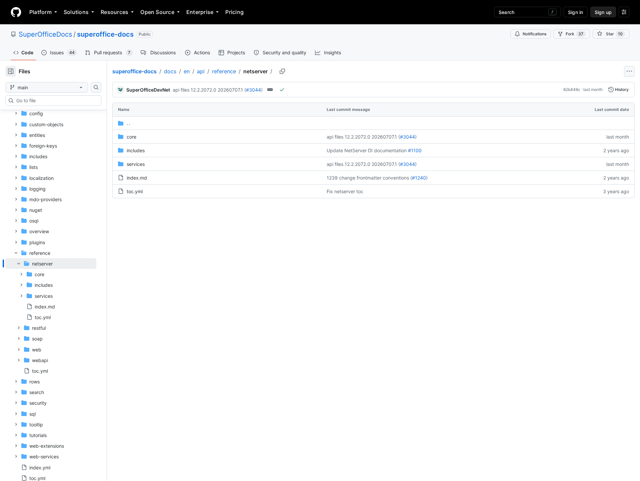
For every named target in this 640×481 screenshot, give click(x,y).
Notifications (534, 33)
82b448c (571, 89)
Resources (114, 12)
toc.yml (135, 191)
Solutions (76, 12)
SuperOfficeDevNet (148, 90)
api (201, 71)
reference (224, 71)
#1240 (419, 178)
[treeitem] (50, 290)
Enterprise (199, 12)
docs (170, 71)
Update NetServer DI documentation (367, 150)
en (187, 71)
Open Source (157, 12)
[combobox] (56, 101)
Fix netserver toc (345, 191)
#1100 (415, 150)
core (131, 137)
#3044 (253, 90)
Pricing (234, 12)
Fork (574, 33)
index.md (137, 178)
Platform (40, 12)
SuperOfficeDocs (45, 34)
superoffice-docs (105, 34)
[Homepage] (16, 12)
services (136, 164)
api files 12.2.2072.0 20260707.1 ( (209, 90)
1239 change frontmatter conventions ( (369, 178)
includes (136, 150)
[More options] (629, 71)
